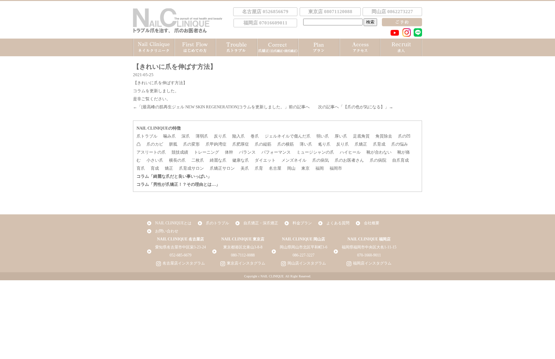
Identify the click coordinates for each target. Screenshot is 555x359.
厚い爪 (341, 136)
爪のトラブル (217, 223)
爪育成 (379, 144)
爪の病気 (320, 160)
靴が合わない (379, 152)
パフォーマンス (276, 152)
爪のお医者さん (349, 160)
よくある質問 (337, 223)
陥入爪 (238, 136)
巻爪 (255, 136)
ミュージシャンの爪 (315, 152)
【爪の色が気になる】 (364, 106)
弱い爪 (322, 136)
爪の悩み (399, 144)
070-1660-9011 (369, 255)
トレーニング (206, 152)
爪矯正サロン (222, 168)
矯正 (169, 168)
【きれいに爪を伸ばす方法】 (160, 82)
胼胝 (173, 144)
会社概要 (371, 223)
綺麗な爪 (218, 160)
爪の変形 (191, 144)
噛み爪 (169, 136)
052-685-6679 (180, 255)
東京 (305, 168)
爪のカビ (154, 144)
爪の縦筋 (263, 144)
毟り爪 (324, 144)
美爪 (245, 168)
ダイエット (265, 160)
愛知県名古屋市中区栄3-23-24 (180, 247)
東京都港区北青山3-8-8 (242, 247)
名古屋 (275, 168)
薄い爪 (306, 144)
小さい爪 (154, 160)
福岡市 (336, 168)
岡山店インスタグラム (306, 263)
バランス (247, 152)
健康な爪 (240, 160)
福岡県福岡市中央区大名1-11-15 (369, 247)
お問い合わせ (166, 231)
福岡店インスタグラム (372, 263)
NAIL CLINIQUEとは (173, 223)
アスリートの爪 (151, 152)
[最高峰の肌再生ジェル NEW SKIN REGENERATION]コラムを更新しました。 (213, 106)
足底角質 (361, 136)
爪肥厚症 (240, 144)
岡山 (291, 168)
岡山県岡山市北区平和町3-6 (303, 247)
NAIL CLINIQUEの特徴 (159, 128)
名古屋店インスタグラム (184, 263)
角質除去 (383, 136)
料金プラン (302, 223)
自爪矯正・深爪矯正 (260, 223)
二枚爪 (197, 160)
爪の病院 (378, 160)
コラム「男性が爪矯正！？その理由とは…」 (178, 184)
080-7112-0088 (243, 255)
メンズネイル (293, 160)
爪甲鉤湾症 (216, 144)
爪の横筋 (285, 144)
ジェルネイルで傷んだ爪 (288, 136)
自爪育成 (400, 160)
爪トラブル (147, 136)
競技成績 (180, 152)
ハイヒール (350, 152)
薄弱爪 (202, 136)
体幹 (229, 152)
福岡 (319, 168)
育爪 (141, 168)
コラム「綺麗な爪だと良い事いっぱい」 (174, 176)
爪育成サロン (191, 168)
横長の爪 (177, 160)
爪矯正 (361, 144)
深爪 (185, 136)
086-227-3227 (303, 255)
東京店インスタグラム (246, 263)
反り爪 (220, 136)
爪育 (259, 168)
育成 (155, 168)
